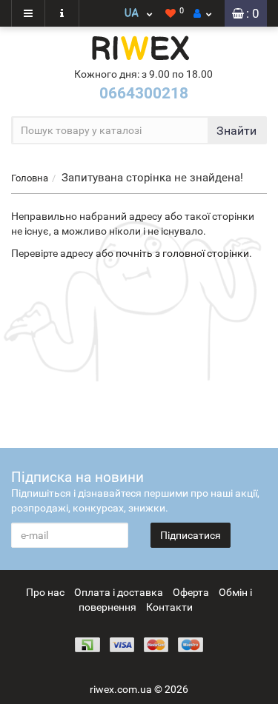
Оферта (191, 592)
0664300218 (143, 93)
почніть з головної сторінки (182, 253)
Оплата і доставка (118, 592)
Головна (29, 178)
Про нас (45, 592)
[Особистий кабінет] (202, 13)
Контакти (169, 607)
